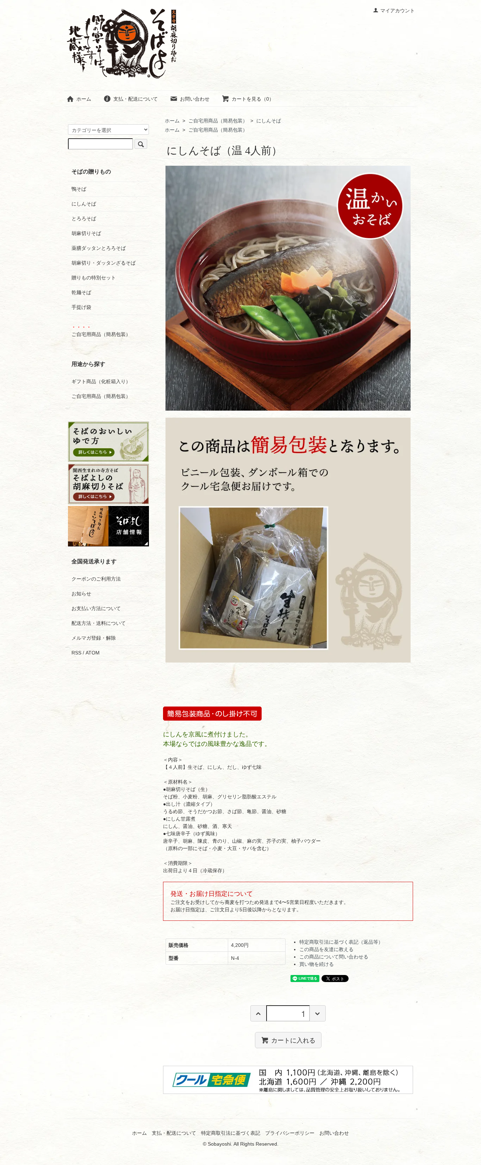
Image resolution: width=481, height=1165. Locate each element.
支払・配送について (135, 99)
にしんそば (268, 121)
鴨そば (78, 189)
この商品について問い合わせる (333, 957)
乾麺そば (81, 292)
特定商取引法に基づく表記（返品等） (341, 942)
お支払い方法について (96, 608)
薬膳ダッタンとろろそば (98, 248)
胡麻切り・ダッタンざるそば (103, 263)
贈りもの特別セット (93, 277)
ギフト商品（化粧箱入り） (101, 381)
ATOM (93, 653)
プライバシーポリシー (289, 1133)
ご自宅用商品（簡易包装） (218, 121)
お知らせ (81, 593)
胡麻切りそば (86, 233)
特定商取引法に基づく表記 (230, 1133)
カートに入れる (293, 1039)
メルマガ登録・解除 (93, 638)
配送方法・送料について (98, 623)
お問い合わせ (195, 99)
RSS (76, 653)
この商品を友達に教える (326, 949)
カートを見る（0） (253, 99)
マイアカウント (397, 10)
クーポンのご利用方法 (96, 579)
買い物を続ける (316, 964)
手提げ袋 (81, 307)
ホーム (83, 99)
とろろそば (83, 218)
